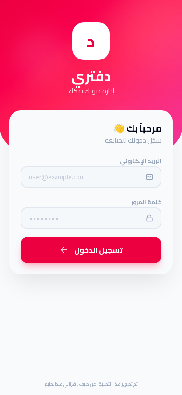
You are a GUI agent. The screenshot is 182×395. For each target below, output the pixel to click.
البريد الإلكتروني (140, 160)
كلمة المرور (146, 202)
